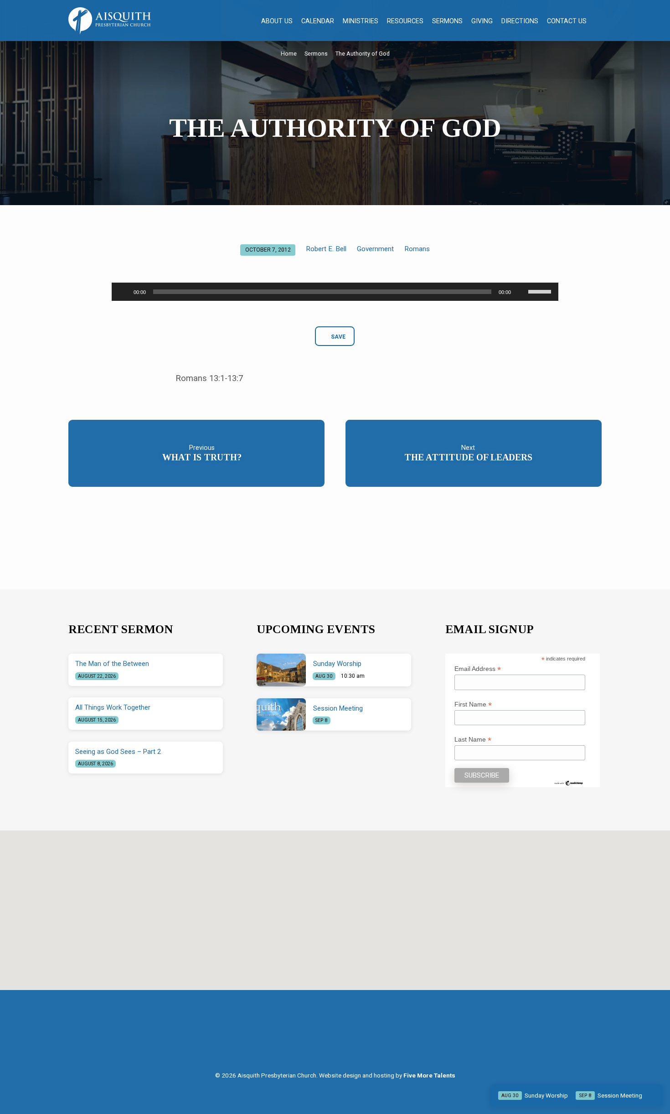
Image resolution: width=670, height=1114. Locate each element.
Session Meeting (338, 708)
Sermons (447, 21)
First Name (473, 704)
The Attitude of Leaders (468, 457)
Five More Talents (429, 1075)
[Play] (123, 291)
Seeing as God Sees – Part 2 (118, 752)
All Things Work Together (112, 707)
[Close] (654, 1095)
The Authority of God (362, 53)
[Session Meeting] (281, 714)
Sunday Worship (337, 664)
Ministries (360, 21)
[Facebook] (327, 1038)
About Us (277, 21)
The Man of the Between (112, 664)
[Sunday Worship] (281, 670)
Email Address (477, 669)
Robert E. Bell (326, 249)
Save (338, 337)
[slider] (541, 291)
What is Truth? (202, 457)
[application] (335, 292)
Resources (405, 21)
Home (289, 53)
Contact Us (567, 21)
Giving (482, 21)
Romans (417, 249)
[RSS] (346, 1038)
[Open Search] (598, 21)
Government (375, 249)
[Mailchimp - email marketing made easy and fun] (568, 782)
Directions (519, 21)
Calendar (317, 21)
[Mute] (521, 291)
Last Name (472, 739)
